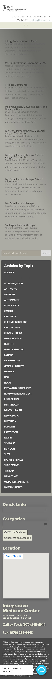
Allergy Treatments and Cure (20, 41)
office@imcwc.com (41, 20)
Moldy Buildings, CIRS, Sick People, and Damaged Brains (26, 108)
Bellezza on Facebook (19, 537)
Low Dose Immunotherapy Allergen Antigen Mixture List (24, 156)
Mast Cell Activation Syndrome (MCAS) (25, 63)
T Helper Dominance (16, 84)
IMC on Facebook (16, 532)
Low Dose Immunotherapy (19, 203)
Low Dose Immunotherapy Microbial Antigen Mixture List (25, 132)
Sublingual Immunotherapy (20, 225)
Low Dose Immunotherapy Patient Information (23, 180)
